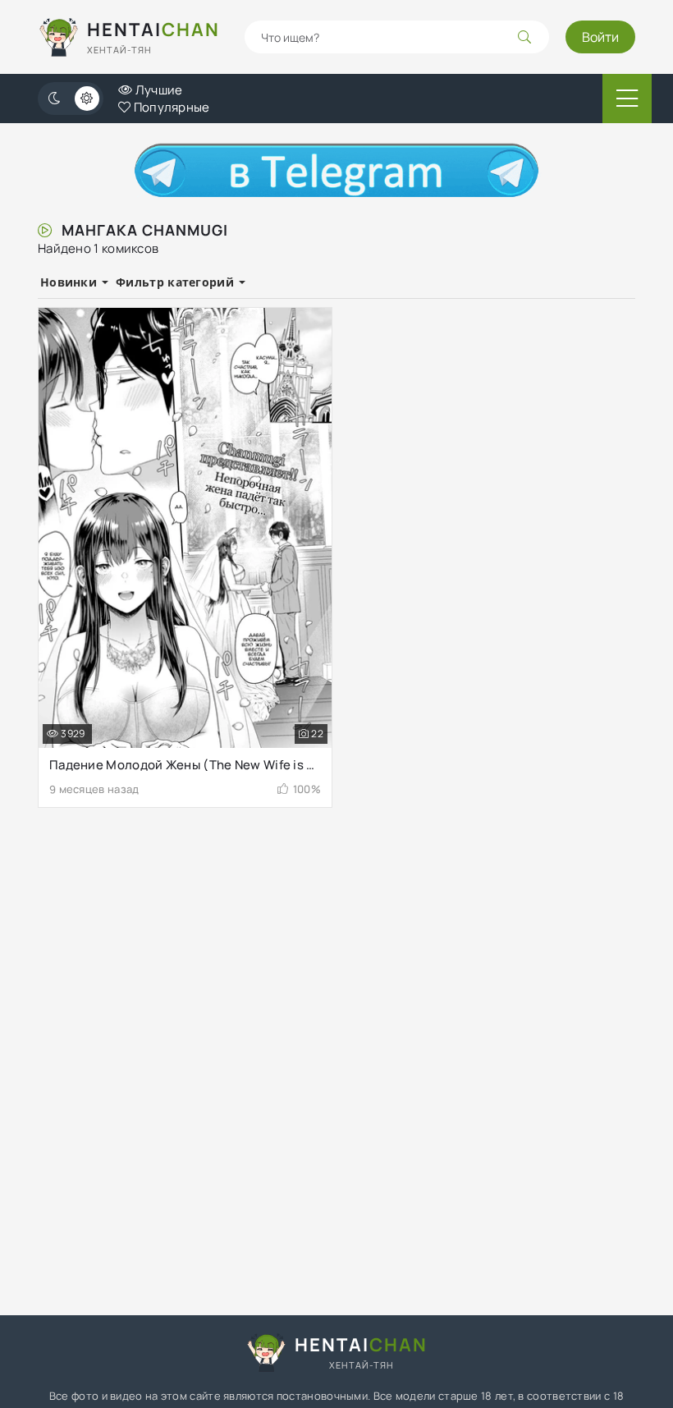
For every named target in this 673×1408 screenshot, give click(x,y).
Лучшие (157, 90)
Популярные (169, 107)
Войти (600, 37)
